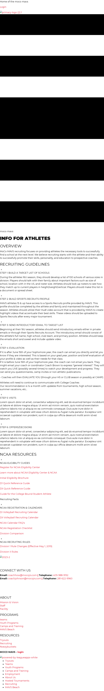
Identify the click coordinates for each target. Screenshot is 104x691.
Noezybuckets (8, 646)
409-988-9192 (60, 575)
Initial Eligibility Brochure (14, 478)
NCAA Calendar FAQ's (12, 522)
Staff (2, 605)
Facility (4, 609)
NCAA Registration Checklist (16, 528)
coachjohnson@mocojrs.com (24, 578)
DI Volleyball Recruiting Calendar (19, 512)
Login (3, 7)
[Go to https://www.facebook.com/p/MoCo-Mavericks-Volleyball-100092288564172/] (52, 587)
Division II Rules (9, 551)
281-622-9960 (64, 578)
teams (3, 619)
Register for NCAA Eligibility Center (20, 467)
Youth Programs (9, 623)
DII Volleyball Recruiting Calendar (19, 517)
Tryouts (4, 640)
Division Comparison (12, 533)
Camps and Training (11, 626)
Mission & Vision (9, 602)
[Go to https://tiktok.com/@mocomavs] (52, 593)
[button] (52, 271)
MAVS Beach (7, 629)
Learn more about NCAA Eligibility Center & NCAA (28, 472)
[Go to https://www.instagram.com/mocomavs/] (52, 584)
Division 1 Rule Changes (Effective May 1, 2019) (26, 546)
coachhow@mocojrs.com (23, 575)
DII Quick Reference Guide (15, 488)
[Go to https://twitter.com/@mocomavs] (52, 590)
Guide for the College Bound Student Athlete (25, 494)
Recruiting (6, 643)
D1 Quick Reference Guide (15, 483)
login (21, 652)
